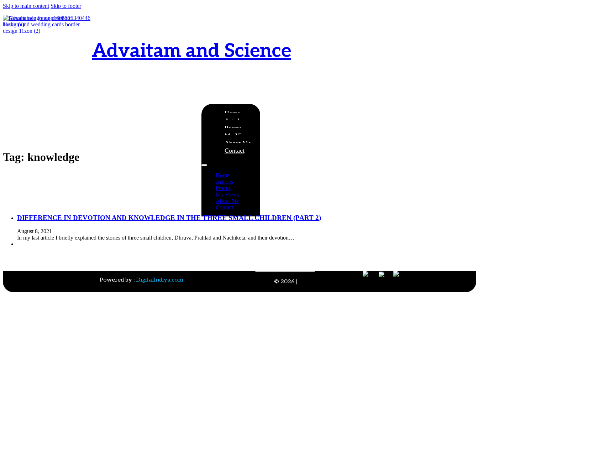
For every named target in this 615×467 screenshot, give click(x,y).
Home (223, 175)
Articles (224, 182)
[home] (47, 59)
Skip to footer (66, 6)
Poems (223, 188)
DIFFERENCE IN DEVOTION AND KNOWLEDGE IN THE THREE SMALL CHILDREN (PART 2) (169, 217)
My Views (227, 194)
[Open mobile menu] (204, 165)
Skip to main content (26, 6)
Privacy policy (286, 294)
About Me (227, 201)
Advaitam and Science (191, 51)
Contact (235, 150)
